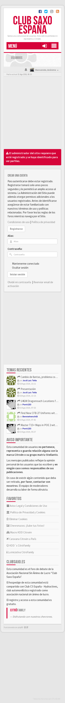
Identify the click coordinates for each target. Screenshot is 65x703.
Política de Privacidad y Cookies (27, 512)
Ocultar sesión (20, 267)
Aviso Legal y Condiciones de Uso (28, 505)
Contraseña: (15, 249)
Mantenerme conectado (25, 263)
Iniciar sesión (17, 274)
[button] (44, 45)
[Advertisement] (32, 114)
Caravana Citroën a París (22, 539)
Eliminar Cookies (18, 519)
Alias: (11, 235)
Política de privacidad (43, 222)
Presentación (28, 389)
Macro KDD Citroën (21, 532)
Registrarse (16, 228)
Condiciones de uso (19, 222)
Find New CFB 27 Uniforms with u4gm (41, 413)
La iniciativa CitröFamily (20, 552)
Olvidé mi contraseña (19, 282)
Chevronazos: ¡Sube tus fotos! (26, 525)
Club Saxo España (32, 25)
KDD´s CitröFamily (19, 545)
